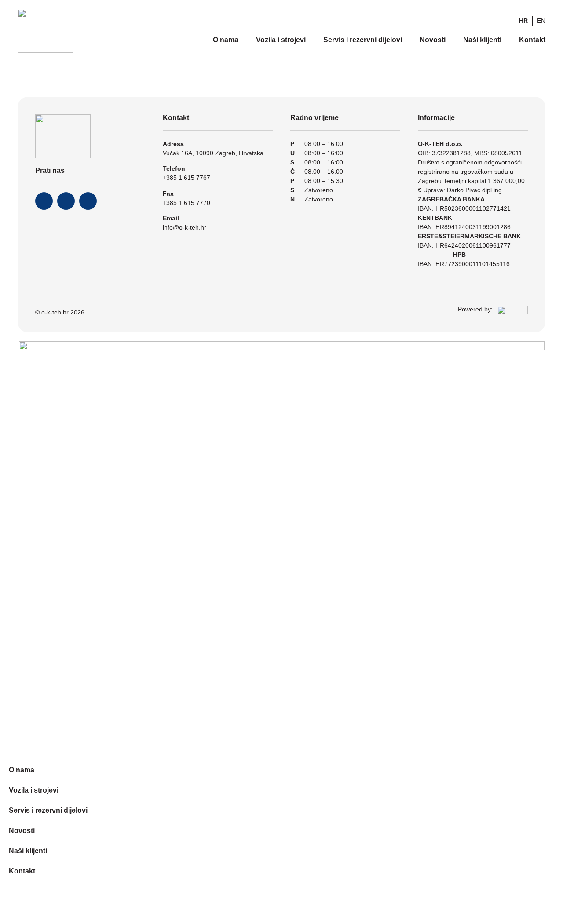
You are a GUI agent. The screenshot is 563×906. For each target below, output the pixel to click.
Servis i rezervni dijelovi (362, 40)
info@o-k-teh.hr (184, 227)
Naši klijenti (482, 40)
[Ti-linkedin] (88, 201)
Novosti (433, 40)
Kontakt (532, 40)
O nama (225, 40)
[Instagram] (66, 201)
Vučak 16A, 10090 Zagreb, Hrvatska (213, 153)
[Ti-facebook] (44, 201)
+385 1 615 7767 (186, 177)
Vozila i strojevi (281, 40)
